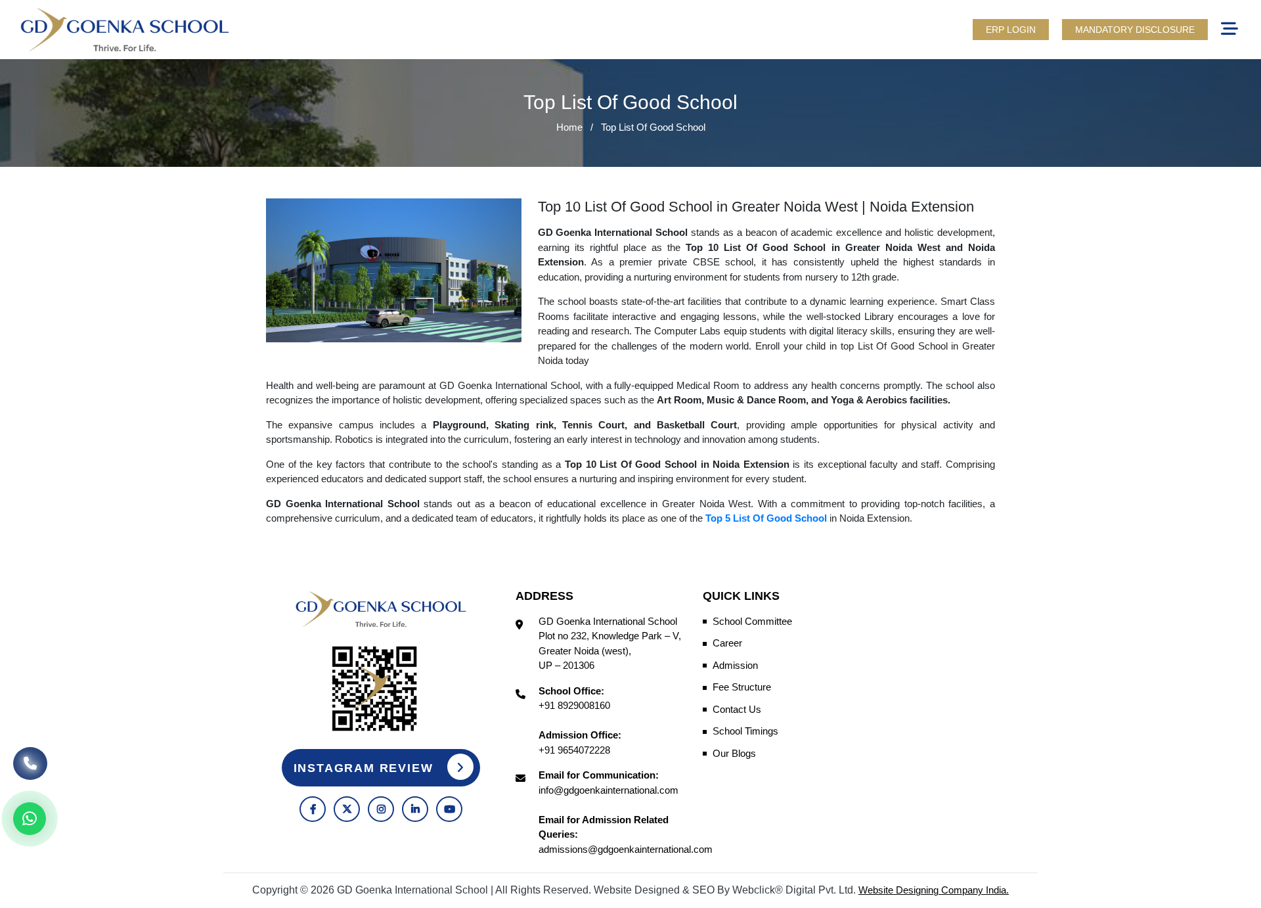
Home (569, 127)
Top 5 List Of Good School (766, 518)
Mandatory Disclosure (1135, 29)
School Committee (752, 621)
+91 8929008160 (574, 705)
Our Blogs (734, 753)
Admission (735, 665)
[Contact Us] (30, 766)
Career (727, 642)
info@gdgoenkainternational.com (608, 790)
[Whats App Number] (29, 818)
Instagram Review (366, 768)
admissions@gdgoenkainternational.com (626, 849)
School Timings (745, 731)
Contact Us (737, 709)
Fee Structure (742, 686)
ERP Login (1011, 29)
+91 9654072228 (574, 750)
